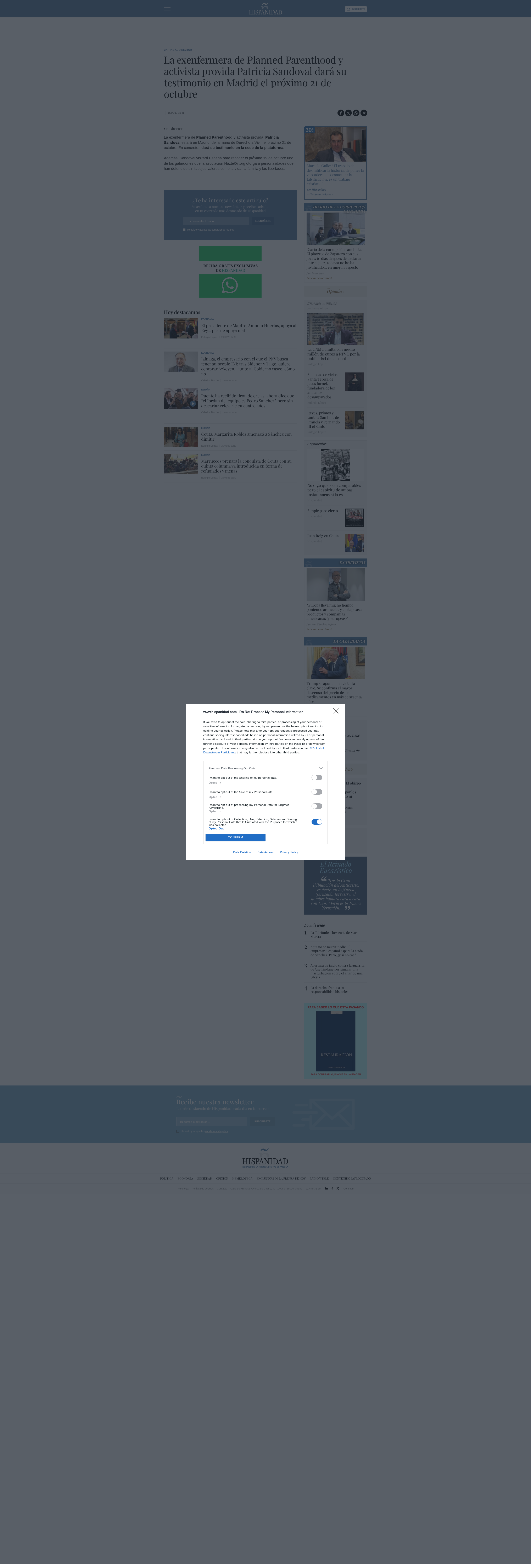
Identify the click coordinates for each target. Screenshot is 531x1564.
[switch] (317, 777)
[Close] (337, 712)
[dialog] (265, 782)
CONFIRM (235, 837)
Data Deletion (242, 852)
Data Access (265, 852)
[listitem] (265, 768)
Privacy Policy (289, 852)
